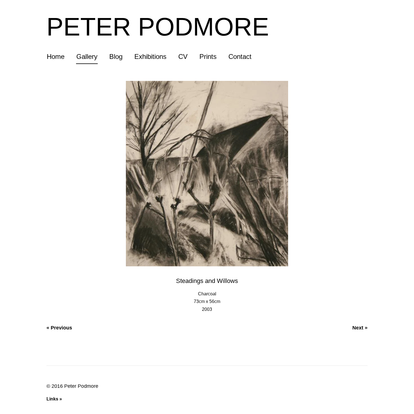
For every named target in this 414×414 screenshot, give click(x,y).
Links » (54, 399)
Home (55, 57)
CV (183, 57)
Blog (116, 57)
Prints (208, 57)
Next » (360, 328)
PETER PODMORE (157, 26)
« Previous (59, 328)
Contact (239, 57)
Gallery (86, 57)
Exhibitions (150, 57)
